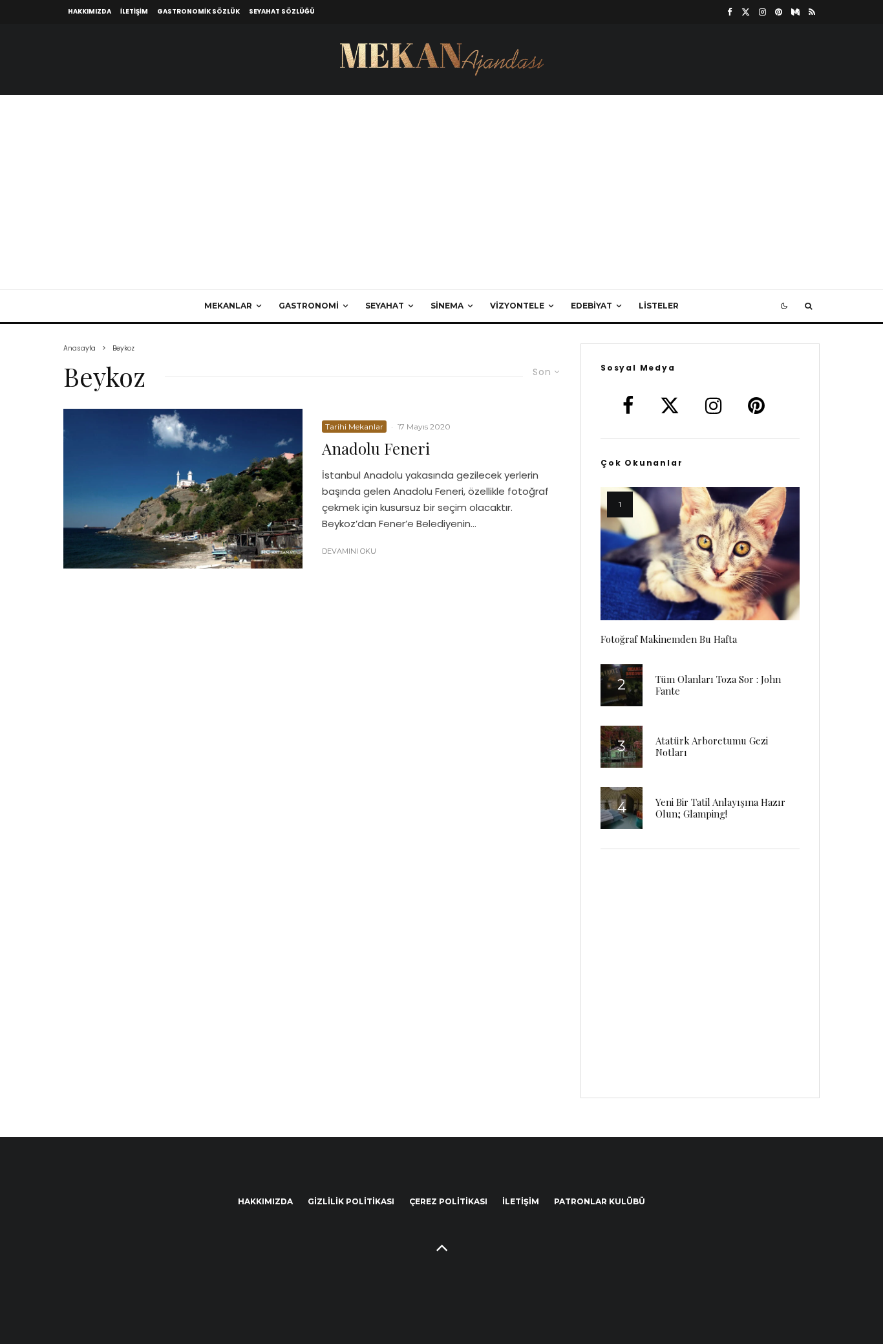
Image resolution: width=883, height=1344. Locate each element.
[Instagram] (762, 12)
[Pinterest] (779, 12)
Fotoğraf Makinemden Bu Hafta (669, 639)
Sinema (447, 305)
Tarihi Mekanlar (354, 426)
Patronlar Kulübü (599, 1201)
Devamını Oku (349, 551)
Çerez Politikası (448, 1201)
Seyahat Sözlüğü (282, 11)
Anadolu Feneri (376, 448)
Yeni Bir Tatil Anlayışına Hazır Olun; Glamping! (720, 807)
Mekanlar (228, 305)
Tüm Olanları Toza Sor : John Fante (718, 685)
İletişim (134, 11)
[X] (745, 12)
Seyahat (384, 305)
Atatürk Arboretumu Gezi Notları (711, 746)
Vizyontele (517, 305)
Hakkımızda (89, 11)
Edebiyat (591, 305)
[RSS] (812, 12)
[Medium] (795, 12)
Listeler (659, 305)
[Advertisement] (441, 192)
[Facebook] (730, 12)
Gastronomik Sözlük (198, 11)
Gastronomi (309, 305)
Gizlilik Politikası (351, 1201)
